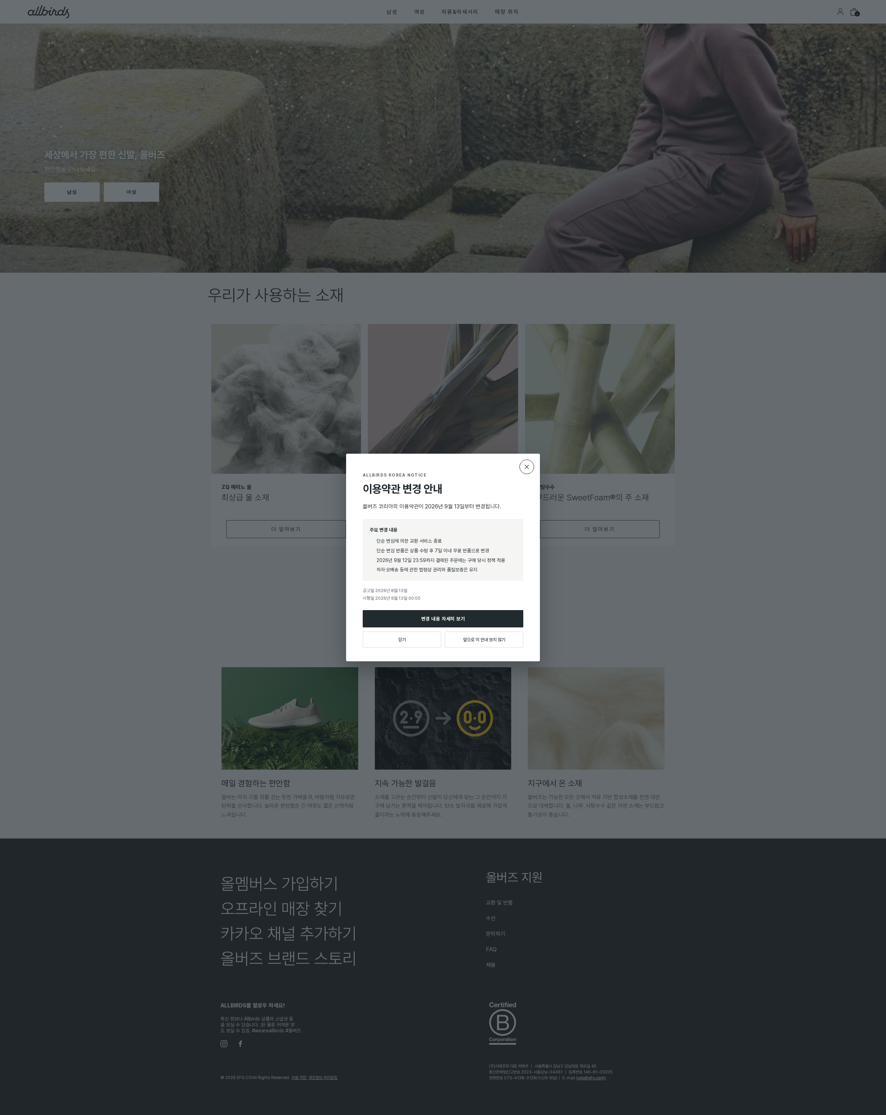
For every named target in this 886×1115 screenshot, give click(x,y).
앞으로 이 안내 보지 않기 (484, 639)
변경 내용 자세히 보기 (443, 618)
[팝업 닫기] (527, 467)
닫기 (402, 639)
